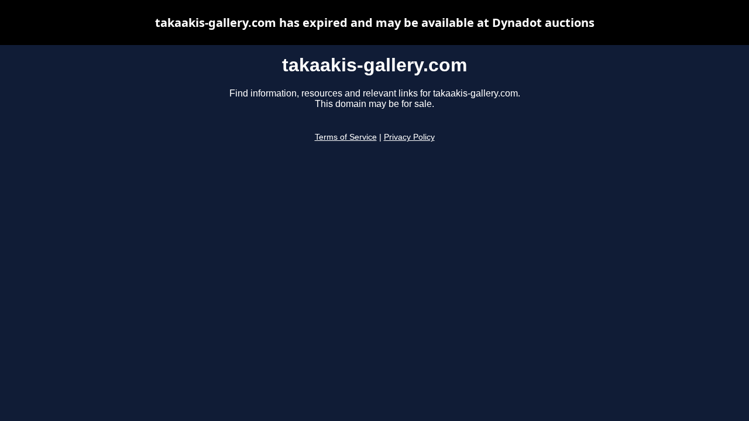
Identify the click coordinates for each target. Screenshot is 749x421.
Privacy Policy (409, 137)
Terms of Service (346, 137)
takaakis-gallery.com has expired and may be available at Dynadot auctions (375, 22)
